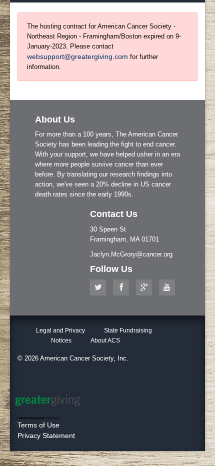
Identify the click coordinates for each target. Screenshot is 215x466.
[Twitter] (100, 288)
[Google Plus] (146, 288)
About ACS (105, 340)
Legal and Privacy (60, 330)
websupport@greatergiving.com (77, 56)
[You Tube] (169, 288)
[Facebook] (123, 288)
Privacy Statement (46, 436)
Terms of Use (39, 425)
